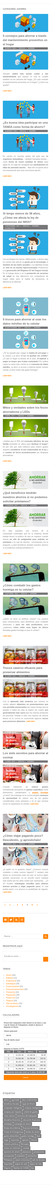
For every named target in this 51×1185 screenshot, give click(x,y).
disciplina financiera (12, 1120)
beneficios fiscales (11, 1104)
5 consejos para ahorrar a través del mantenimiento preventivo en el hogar (25, 40)
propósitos (20, 1156)
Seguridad (8, 1164)
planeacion (27, 1152)
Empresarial (11, 981)
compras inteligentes (33, 1108)
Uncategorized (12, 1006)
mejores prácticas (11, 1144)
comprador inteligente (13, 1108)
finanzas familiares (31, 1128)
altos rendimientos (29, 1100)
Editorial (9, 978)
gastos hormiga (40, 793)
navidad (26, 1148)
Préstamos (8, 1160)
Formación (10, 992)
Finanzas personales (15, 989)
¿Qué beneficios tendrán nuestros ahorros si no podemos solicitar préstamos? (25, 497)
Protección (10, 998)
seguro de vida (35, 1164)
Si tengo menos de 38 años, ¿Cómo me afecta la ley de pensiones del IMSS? (22, 218)
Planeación (10, 228)
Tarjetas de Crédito (21, 1168)
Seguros (9, 1001)
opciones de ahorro (12, 1152)
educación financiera (31, 1120)
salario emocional (22, 1160)
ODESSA (22, 48)
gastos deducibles (11, 1136)
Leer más (7, 91)
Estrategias (11, 984)
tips (32, 1168)
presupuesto (9, 1156)
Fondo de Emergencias (13, 1132)
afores (6, 1100)
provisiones (32, 1156)
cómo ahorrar (9, 1116)
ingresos (25, 1140)
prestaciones (39, 1152)
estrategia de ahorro (22, 1124)
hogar (6, 1140)
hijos (38, 1136)
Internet (34, 1140)
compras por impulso (12, 1112)
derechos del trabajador (27, 1116)
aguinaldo (15, 1100)
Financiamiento (12, 986)
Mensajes (25, 1144)
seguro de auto (21, 1164)
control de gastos (30, 1112)
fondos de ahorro (33, 1132)
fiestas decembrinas (12, 1128)
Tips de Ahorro (12, 1003)
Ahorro (31, 48)
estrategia (8, 1124)
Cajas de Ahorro (28, 1104)
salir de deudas (38, 1160)
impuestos (15, 1140)
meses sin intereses (12, 1148)
